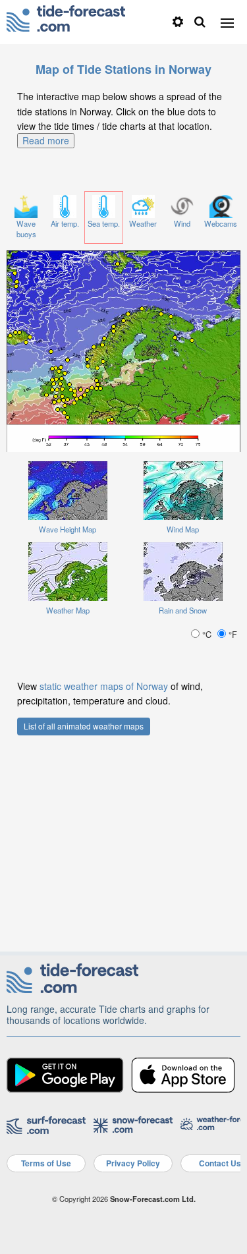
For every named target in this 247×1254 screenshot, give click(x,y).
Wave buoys (26, 229)
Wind (182, 223)
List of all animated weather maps (84, 725)
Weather (143, 223)
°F (231, 634)
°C (207, 634)
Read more (45, 140)
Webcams (220, 223)
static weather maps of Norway (104, 686)
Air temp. (65, 223)
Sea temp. (104, 223)
